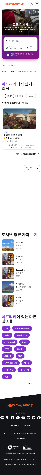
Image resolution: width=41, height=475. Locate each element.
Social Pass (20, 438)
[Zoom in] (38, 218)
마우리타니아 (9, 342)
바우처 (35, 459)
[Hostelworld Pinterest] (33, 417)
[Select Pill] (32, 4)
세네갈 (26, 363)
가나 (6, 328)
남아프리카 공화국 (22, 328)
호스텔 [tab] (4, 71)
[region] (20, 194)
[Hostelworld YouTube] (28, 417)
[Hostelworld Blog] (2, 417)
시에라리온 (8, 370)
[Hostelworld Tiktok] (39, 417)
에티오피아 (24, 370)
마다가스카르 (22, 335)
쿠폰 (29, 459)
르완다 (7, 335)
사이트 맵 (21, 465)
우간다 (7, 377)
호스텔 (12, 433)
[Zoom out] (38, 222)
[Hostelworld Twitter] (18, 417)
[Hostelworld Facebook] (12, 417)
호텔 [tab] (12, 71)
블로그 (6, 433)
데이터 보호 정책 (10, 459)
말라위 (24, 342)
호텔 (5, 132)
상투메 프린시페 (10, 363)
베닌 (20, 356)
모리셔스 (20, 349)
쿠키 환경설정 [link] (31, 465)
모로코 (7, 349)
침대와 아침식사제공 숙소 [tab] (27, 71)
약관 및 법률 (21, 459)
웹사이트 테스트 (11, 465)
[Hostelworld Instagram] (23, 417)
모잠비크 (7, 356)
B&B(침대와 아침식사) (29, 433)
